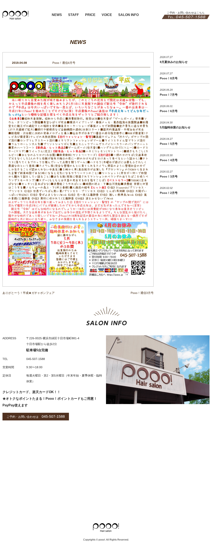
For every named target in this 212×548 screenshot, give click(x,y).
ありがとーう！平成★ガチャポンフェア (28, 293)
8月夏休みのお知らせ (174, 62)
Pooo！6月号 (169, 111)
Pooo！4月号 (169, 160)
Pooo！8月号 (169, 78)
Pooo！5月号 (169, 143)
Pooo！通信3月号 (142, 293)
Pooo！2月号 (169, 192)
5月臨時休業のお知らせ (175, 127)
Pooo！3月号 (169, 176)
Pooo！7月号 (169, 94)
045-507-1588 (53, 416)
